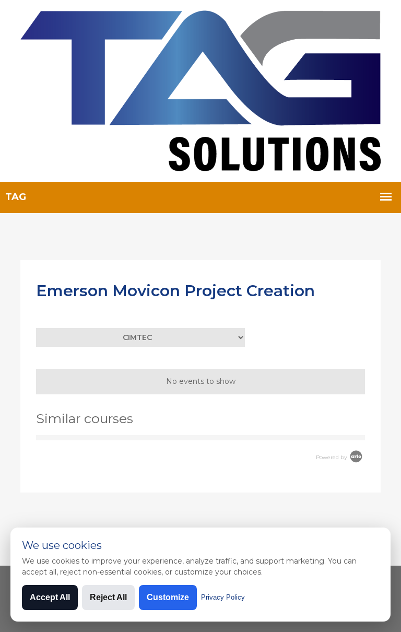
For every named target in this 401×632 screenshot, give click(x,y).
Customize (168, 597)
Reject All (108, 597)
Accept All (50, 597)
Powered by (332, 457)
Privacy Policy (223, 597)
